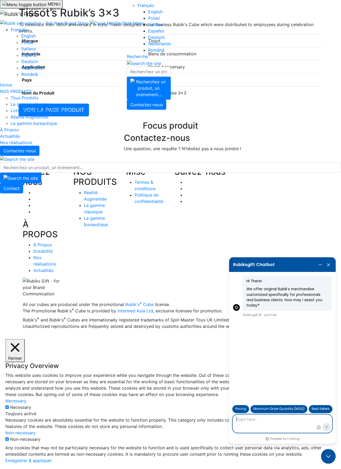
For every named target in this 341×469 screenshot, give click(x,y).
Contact (11, 188)
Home (6, 85)
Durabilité (43, 251)
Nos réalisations (16, 142)
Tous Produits (24, 97)
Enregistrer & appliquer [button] (28, 460)
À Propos (9, 129)
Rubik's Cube (139, 304)
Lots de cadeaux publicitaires (40, 110)
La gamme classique (31, 104)
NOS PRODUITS (16, 91)
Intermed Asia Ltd (135, 310)
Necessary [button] (15, 400)
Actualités (10, 136)
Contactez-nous (19, 150)
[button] (117, 22)
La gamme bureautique (34, 123)
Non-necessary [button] (20, 432)
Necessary (20, 407)
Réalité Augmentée (29, 117)
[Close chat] (328, 456)
